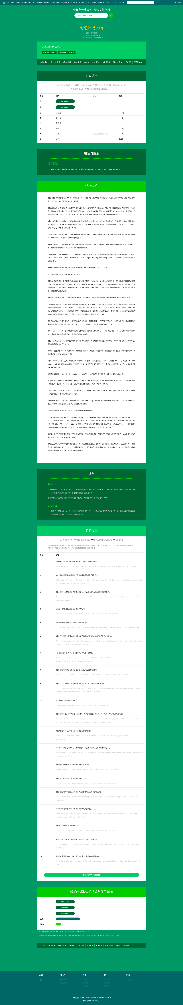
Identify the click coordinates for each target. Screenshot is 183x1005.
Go (157, 3)
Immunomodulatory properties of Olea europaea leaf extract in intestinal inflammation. (87, 614)
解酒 (57, 139)
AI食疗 (18, 3)
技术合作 (85, 983)
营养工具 (31, 3)
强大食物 (39, 3)
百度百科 (59, 47)
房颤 (57, 128)
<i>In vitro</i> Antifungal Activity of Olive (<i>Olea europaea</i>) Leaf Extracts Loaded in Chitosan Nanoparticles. (97, 627)
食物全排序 (85, 3)
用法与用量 (55, 62)
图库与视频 (117, 62)
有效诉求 (44, 62)
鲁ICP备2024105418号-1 (91, 1001)
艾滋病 (58, 134)
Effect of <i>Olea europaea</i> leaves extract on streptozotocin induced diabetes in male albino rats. (93, 675)
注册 (174, 3)
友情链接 (129, 980)
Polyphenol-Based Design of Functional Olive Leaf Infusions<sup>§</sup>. (83, 705)
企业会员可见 (98, 37)
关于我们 (85, 980)
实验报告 (81, 62)
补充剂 (24, 3)
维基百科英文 (48, 47)
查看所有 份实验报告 (91, 875)
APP (111, 3)
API (116, 3)
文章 (107, 3)
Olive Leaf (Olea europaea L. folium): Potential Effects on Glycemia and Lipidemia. (85, 830)
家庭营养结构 (64, 3)
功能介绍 (122, 3)
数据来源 (63, 980)
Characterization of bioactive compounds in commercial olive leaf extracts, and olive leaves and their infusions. (96, 566)
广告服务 (85, 986)
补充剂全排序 (75, 3)
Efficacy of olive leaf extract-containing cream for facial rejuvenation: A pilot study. (86, 783)
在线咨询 (107, 986)
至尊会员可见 (95, 35)
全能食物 (46, 3)
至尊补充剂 (55, 3)
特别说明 (67, 62)
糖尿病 (58, 118)
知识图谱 (101, 3)
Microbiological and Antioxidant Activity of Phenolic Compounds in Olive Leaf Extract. (87, 769)
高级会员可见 (65, 101)
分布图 (128, 62)
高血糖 (58, 113)
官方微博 (107, 983)
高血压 (58, 123)
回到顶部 (43, 945)
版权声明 (63, 983)
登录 (179, 3)
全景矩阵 (94, 3)
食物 (13, 3)
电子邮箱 (107, 980)
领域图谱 (95, 62)
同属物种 (138, 62)
